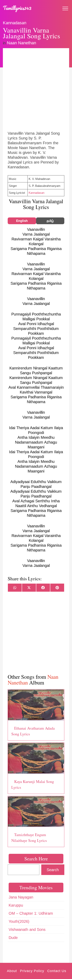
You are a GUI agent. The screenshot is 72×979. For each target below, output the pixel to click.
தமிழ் (50, 221)
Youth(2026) (19, 921)
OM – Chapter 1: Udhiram (31, 913)
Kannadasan (14, 22)
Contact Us (56, 971)
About (12, 971)
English (22, 221)
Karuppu (16, 905)
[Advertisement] (36, 89)
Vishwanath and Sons (27, 929)
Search (53, 870)
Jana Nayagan (21, 897)
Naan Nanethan (21, 42)
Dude (13, 937)
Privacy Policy (32, 971)
